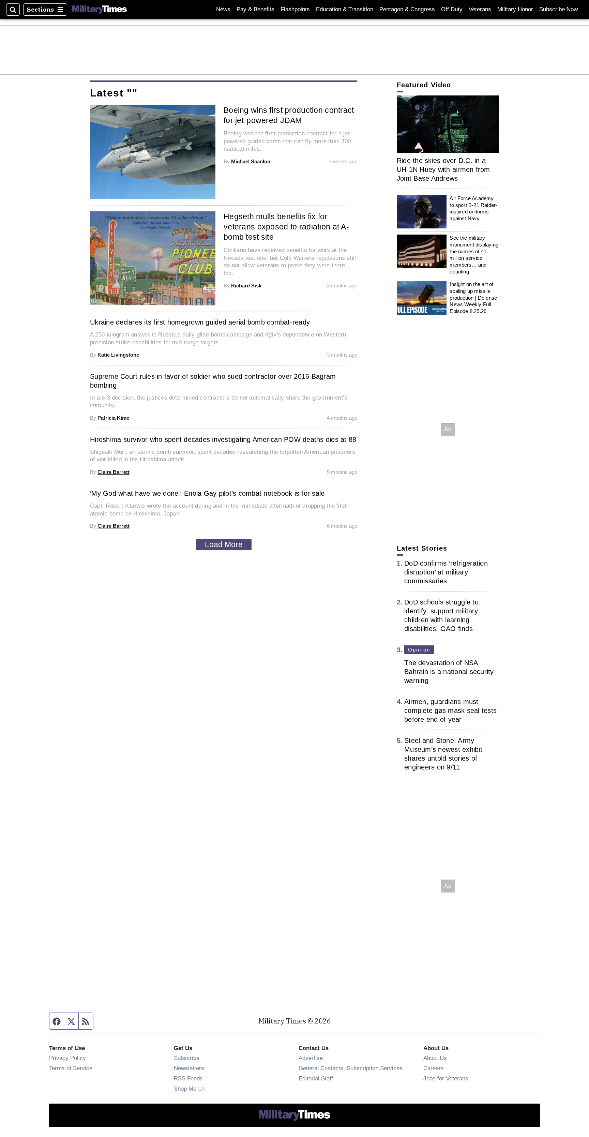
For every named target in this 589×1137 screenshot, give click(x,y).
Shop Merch (189, 1088)
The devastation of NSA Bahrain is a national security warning (449, 671)
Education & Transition (344, 9)
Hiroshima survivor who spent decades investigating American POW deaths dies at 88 (223, 439)
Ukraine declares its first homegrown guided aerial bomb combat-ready (200, 322)
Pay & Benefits (255, 9)
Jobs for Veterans (445, 1078)
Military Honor (515, 9)
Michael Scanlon (250, 161)
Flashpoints (295, 9)
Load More (224, 544)
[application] (448, 124)
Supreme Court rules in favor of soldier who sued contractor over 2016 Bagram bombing (213, 381)
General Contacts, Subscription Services (351, 1068)
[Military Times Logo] (99, 9)
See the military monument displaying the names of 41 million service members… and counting (474, 254)
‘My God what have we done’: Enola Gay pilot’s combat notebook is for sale (207, 493)
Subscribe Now (558, 9)
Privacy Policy (67, 1057)
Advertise (311, 1057)
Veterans (480, 9)
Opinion (419, 650)
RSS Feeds (188, 1078)
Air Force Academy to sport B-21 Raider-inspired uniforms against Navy (473, 208)
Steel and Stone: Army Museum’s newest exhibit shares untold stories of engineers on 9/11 (443, 754)
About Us (435, 1057)
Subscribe (186, 1057)
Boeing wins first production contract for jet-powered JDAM (289, 115)
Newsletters (189, 1068)
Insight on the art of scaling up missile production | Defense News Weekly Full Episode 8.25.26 (473, 297)
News (223, 9)
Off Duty (452, 9)
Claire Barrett (113, 472)
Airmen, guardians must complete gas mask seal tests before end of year (450, 710)
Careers (433, 1068)
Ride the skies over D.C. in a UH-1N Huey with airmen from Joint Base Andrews (443, 169)
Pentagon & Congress (407, 9)
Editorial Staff (316, 1078)
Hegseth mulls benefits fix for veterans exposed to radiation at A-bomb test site (286, 226)
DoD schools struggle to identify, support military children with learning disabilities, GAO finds (441, 615)
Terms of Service (70, 1068)
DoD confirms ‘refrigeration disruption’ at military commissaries (446, 572)
